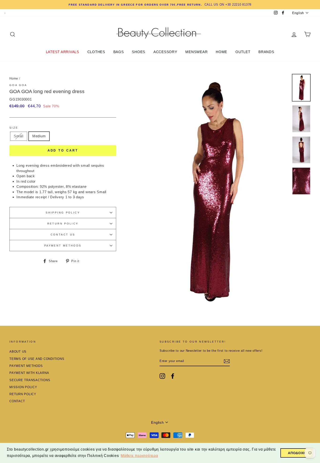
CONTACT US (63, 234)
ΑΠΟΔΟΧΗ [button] (297, 453)
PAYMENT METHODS (63, 245)
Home (13, 78)
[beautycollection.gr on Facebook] (172, 376)
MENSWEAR (196, 52)
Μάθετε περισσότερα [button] (139, 456)
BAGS (118, 52)
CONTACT (17, 401)
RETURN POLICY (62, 223)
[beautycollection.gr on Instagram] (162, 376)
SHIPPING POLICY (63, 212)
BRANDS (266, 52)
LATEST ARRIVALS (62, 52)
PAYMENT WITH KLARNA (29, 373)
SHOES (138, 52)
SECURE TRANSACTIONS (29, 380)
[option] (160, 4)
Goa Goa (18, 85)
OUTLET (242, 52)
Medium (39, 136)
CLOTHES (96, 52)
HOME (221, 52)
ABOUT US (17, 351)
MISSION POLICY (23, 387)
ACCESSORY (165, 52)
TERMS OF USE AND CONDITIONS (36, 359)
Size (13, 127)
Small (18, 136)
